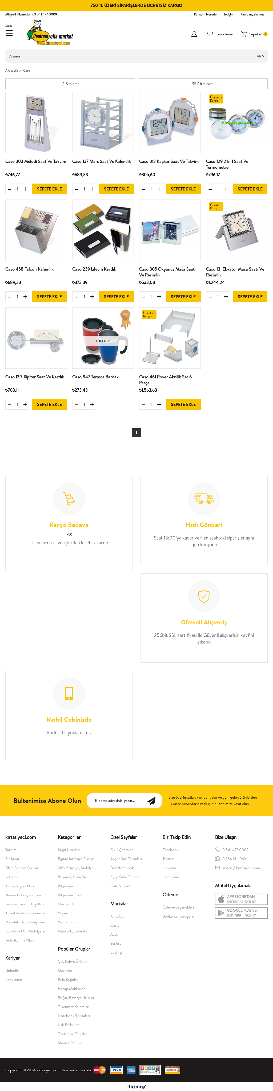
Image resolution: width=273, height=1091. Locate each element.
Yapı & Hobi (67, 922)
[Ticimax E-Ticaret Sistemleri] (136, 1087)
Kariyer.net (13, 979)
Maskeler (65, 970)
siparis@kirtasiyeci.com (241, 867)
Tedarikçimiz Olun (19, 940)
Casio (114, 925)
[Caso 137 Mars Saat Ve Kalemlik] (103, 122)
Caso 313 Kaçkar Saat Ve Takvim (169, 161)
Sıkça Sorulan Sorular (21, 867)
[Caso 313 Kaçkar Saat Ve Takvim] (169, 122)
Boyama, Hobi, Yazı (73, 877)
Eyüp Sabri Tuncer (124, 877)
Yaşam (63, 913)
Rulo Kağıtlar (68, 979)
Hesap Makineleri (72, 988)
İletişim (228, 14)
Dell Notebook (122, 867)
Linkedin (12, 970)
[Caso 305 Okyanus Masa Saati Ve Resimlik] (169, 230)
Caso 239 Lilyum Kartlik (94, 269)
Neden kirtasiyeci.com (23, 895)
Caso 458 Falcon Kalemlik (29, 269)
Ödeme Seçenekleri (178, 907)
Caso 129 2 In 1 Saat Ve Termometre (227, 164)
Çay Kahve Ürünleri (73, 961)
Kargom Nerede (205, 14)
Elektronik (66, 904)
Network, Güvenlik (72, 931)
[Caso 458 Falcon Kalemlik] (36, 230)
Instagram (171, 877)
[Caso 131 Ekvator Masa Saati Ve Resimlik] (236, 230)
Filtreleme (205, 83)
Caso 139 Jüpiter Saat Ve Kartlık (34, 377)
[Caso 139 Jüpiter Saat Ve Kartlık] (36, 338)
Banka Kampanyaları (179, 916)
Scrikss (115, 943)
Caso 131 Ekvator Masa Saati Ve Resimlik (235, 272)
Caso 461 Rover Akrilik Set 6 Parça (165, 379)
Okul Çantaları (122, 849)
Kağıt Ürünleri (69, 849)
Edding (116, 952)
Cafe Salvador (121, 886)
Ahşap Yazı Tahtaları (126, 858)
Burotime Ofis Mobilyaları (25, 931)
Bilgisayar (65, 886)
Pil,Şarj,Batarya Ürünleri (76, 997)
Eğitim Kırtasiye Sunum (76, 858)
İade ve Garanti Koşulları (24, 904)
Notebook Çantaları (74, 1015)
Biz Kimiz (12, 858)
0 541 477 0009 (235, 849)
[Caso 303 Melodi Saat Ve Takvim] (36, 122)
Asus (114, 934)
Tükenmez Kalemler (73, 1006)
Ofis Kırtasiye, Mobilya (76, 867)
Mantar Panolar (70, 1043)
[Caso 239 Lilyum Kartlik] (103, 230)
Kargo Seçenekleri (19, 886)
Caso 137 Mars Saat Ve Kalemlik (101, 161)
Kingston (117, 916)
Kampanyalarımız (252, 14)
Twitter (168, 858)
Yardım (11, 849)
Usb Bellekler (68, 1024)
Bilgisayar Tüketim (72, 895)
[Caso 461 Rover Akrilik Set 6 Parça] (169, 338)
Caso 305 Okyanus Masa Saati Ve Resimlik (167, 272)
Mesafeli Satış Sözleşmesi (25, 922)
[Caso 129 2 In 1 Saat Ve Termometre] (236, 122)
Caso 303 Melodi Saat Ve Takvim (35, 161)
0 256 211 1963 (234, 858)
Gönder (154, 800)
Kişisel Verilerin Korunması (26, 913)
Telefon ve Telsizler (72, 1033)
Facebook (170, 849)
